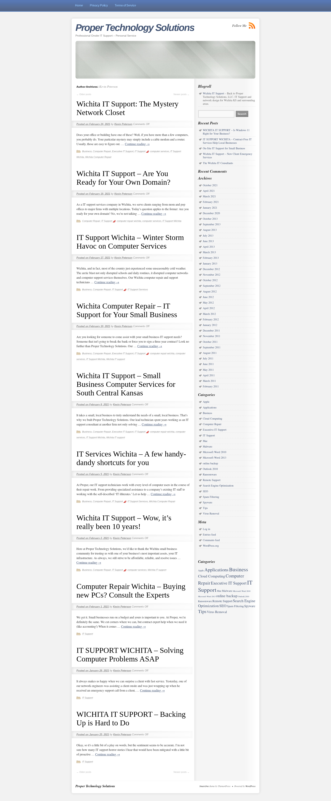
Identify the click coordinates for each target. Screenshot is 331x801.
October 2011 (210, 342)
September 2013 (211, 224)
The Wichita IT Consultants (218, 163)
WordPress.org (211, 545)
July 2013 (208, 235)
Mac (205, 441)
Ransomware (210, 474)
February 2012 (211, 319)
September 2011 (211, 347)
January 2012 (210, 325)
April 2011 (209, 375)
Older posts (83, 94)
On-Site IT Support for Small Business (224, 148)
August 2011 (210, 353)
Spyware (207, 502)
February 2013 (211, 258)
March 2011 (209, 381)
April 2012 (209, 308)
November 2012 (211, 274)
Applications (209, 407)
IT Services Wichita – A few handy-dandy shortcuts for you (131, 458)
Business (87, 151)
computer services (159, 151)
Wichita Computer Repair (98, 157)
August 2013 (210, 230)
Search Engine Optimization (218, 485)
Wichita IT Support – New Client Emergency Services (227, 155)
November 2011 (211, 336)
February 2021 (211, 202)
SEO (205, 491)
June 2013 (208, 241)
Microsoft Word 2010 (214, 452)
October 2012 (210, 280)
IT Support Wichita (171, 221)
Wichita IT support (115, 359)
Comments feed (211, 540)
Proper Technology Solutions (134, 27)
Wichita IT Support (213, 93)
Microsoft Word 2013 (214, 457)
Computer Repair (102, 151)
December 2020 (211, 213)
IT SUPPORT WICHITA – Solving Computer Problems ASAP (130, 654)
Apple (206, 401)
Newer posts (181, 94)
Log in (206, 529)
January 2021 (210, 207)
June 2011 (208, 364)
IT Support (140, 151)
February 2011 (211, 386)
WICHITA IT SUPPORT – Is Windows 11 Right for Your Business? (226, 131)
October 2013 (210, 218)
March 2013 (209, 252)
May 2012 (208, 302)
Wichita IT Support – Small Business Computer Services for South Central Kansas (125, 384)
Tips (205, 508)
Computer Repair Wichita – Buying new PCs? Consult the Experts (130, 590)
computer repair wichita (129, 221)
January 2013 (210, 263)
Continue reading (137, 144)
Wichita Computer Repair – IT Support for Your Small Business (126, 310)
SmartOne (204, 786)
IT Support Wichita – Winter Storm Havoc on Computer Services (130, 241)
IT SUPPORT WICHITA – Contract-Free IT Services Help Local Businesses (227, 141)
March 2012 (209, 314)
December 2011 (211, 330)
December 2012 (211, 269)
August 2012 (210, 291)
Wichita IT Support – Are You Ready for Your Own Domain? (123, 177)
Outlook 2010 (210, 469)
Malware (207, 446)
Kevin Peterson (108, 86)
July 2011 (208, 358)
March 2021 (209, 196)
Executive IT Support (123, 151)
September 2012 (211, 285)
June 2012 (208, 297)
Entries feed (209, 534)
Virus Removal (211, 513)
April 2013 (209, 246)
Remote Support (211, 480)
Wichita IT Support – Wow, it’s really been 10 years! (123, 522)
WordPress (250, 786)
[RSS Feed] (252, 25)
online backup (210, 463)
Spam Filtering (211, 497)
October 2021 (210, 185)
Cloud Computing (212, 418)
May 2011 (208, 370)
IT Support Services (138, 289)
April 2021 (209, 191)
